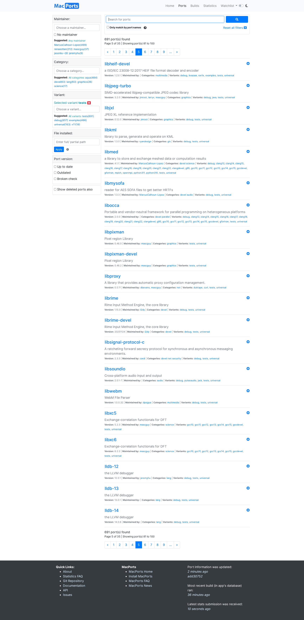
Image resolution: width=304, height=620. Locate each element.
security (176, 358)
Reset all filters (233, 27)
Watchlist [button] (228, 6)
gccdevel (242, 168)
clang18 (127, 168)
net (178, 287)
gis (169, 141)
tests (220, 75)
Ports (182, 6)
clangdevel (178, 168)
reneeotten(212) (63, 49)
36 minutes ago (199, 595)
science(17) (60, 85)
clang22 (166, 168)
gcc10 (194, 168)
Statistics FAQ (73, 576)
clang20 (147, 168)
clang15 (239, 163)
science (190, 163)
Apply (59, 149)
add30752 (195, 576)
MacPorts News (140, 585)
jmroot (143, 97)
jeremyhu (145, 478)
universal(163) (62, 124)
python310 (152, 172)
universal (229, 75)
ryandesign (145, 141)
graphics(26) (84, 81)
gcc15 (232, 168)
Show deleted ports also (74, 189)
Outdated (63, 172)
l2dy (142, 309)
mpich (118, 172)
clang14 (230, 163)
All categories (76, 77)
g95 (187, 168)
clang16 (108, 168)
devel (182, 163)
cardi (142, 358)
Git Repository (73, 581)
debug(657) (61, 120)
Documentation (74, 585)
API (65, 590)
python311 (139, 172)
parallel (166, 216)
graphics (186, 97)
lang (169, 478)
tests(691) (88, 116)
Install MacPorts (140, 576)
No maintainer (66, 34)
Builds (195, 6)
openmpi (127, 172)
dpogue (147, 402)
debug (183, 75)
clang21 (157, 168)
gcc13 (217, 168)
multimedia (161, 75)
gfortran (108, 172)
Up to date (64, 166)
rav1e (201, 75)
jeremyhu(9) (76, 53)
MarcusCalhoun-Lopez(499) (70, 44)
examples (210, 75)
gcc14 (224, 168)
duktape (198, 287)
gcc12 (209, 168)
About (67, 571)
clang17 (118, 168)
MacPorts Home (141, 571)
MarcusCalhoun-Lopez (151, 163)
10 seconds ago (199, 609)
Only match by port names (125, 27)
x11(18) (76, 124)
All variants (75, 116)
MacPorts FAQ (139, 581)
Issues (67, 595)
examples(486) (78, 120)
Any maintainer (77, 40)
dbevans (145, 287)
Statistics (210, 6)
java (214, 97)
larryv (151, 97)
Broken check (66, 179)
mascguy (160, 97)
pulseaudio (190, 380)
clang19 (137, 168)
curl (206, 287)
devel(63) (59, 81)
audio (190, 194)
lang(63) (71, 81)
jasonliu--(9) (61, 53)
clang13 (220, 163)
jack (200, 380)
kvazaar (193, 75)
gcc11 (202, 168)
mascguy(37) (81, 49)
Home (170, 6)
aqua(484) (91, 77)
